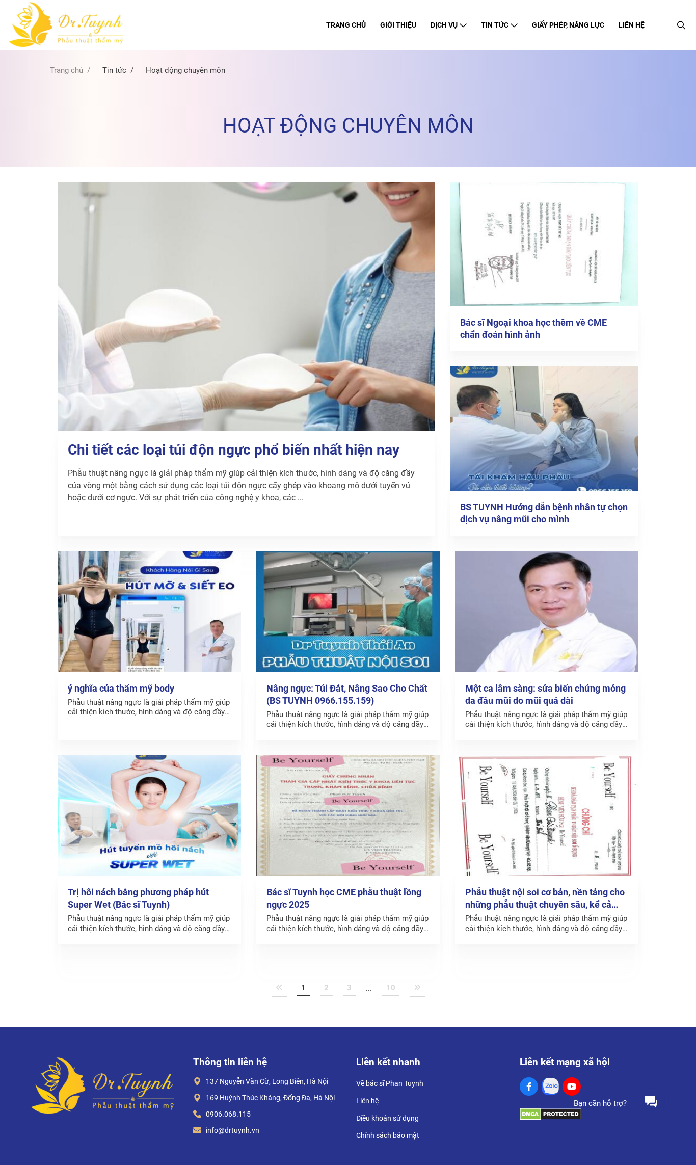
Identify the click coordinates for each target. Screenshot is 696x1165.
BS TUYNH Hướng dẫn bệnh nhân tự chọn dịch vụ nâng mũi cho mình (544, 512)
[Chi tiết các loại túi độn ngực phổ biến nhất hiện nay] (246, 306)
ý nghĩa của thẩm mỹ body (121, 688)
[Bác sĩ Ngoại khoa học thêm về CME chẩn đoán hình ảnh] (544, 244)
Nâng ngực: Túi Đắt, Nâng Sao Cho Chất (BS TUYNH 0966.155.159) (346, 694)
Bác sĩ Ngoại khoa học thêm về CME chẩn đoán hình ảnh (533, 328)
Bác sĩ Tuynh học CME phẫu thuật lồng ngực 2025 (343, 898)
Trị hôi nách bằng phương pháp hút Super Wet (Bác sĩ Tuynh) (138, 898)
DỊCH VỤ (444, 25)
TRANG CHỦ (346, 25)
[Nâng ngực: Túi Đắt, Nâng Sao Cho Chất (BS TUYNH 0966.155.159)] (348, 611)
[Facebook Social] (529, 1086)
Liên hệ (367, 1101)
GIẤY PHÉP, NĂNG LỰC (568, 25)
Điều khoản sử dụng (387, 1118)
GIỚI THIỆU (398, 25)
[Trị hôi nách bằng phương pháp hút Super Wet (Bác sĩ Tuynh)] (149, 816)
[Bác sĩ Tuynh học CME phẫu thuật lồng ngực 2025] (348, 816)
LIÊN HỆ (632, 25)
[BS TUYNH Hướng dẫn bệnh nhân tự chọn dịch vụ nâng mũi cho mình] (544, 428)
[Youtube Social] (572, 1086)
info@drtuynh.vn (230, 1130)
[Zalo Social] (550, 1086)
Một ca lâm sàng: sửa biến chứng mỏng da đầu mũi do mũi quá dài (545, 694)
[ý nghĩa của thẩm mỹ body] (149, 611)
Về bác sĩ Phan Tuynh (389, 1083)
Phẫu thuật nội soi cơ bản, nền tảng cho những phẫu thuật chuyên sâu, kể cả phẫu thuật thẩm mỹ (545, 899)
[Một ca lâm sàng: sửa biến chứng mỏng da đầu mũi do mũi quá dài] (546, 611)
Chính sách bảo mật (387, 1135)
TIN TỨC (494, 25)
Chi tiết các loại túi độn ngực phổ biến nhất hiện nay (233, 449)
